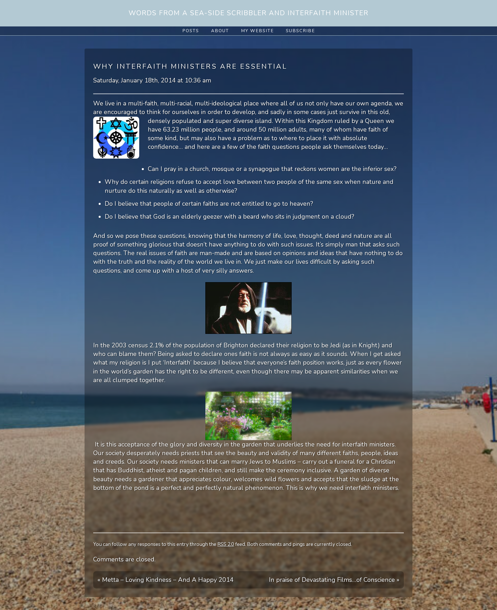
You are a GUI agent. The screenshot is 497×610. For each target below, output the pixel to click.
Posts (190, 31)
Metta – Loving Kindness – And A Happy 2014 (168, 580)
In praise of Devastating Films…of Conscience (332, 580)
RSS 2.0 (225, 544)
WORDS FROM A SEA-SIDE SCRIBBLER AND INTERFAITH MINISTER (248, 13)
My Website (257, 31)
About (220, 31)
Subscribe (300, 31)
